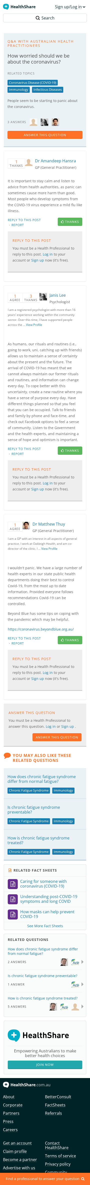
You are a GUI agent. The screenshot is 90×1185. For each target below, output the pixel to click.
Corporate (12, 1105)
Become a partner (20, 1159)
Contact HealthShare (56, 1145)
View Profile (34, 325)
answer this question (45, 135)
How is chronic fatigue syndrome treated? (39, 840)
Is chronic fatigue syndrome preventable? (34, 810)
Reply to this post (24, 220)
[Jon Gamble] (64, 961)
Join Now (45, 1064)
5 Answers (17, 1006)
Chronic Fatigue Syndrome (28, 790)
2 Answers (17, 962)
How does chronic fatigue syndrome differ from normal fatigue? (42, 779)
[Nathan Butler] (75, 961)
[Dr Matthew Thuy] (55, 121)
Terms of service (60, 1156)
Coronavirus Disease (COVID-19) (32, 82)
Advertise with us (19, 1168)
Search (48, 18)
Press (8, 1121)
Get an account (17, 1143)
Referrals (53, 1113)
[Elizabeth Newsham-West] (75, 1006)
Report (18, 225)
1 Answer (16, 984)
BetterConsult (58, 1096)
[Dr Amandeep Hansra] (33, 121)
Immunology (18, 89)
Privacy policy (57, 1164)
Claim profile (15, 1151)
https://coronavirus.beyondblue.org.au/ (41, 629)
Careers (10, 1129)
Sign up (68, 726)
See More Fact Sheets (45, 925)
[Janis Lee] (44, 121)
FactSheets (55, 1105)
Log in (51, 726)
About (8, 1096)
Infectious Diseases (48, 89)
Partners (11, 1113)
